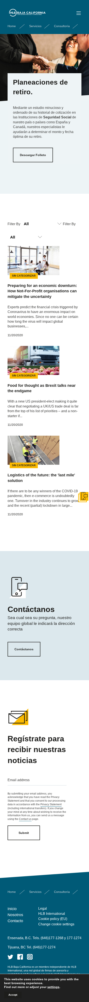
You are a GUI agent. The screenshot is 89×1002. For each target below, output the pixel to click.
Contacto (15, 921)
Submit (24, 833)
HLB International (51, 913)
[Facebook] (20, 957)
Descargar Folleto (33, 155)
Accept (12, 994)
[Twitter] (10, 957)
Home (12, 26)
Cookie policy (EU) (52, 919)
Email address (19, 780)
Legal (42, 908)
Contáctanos (23, 649)
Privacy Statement (51, 804)
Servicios (35, 26)
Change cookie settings (56, 924)
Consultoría (62, 26)
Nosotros (15, 915)
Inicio (12, 909)
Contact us (25, 819)
